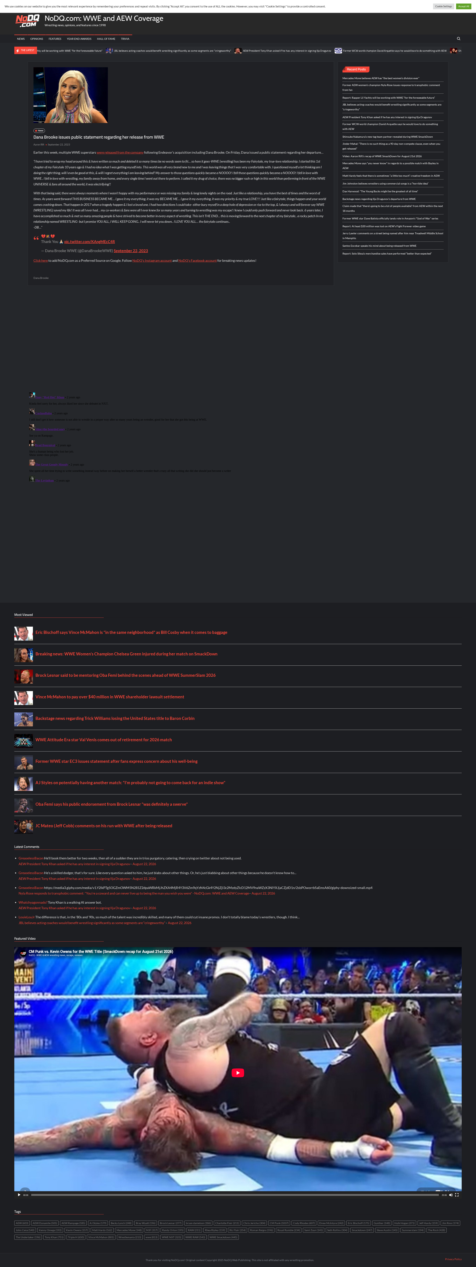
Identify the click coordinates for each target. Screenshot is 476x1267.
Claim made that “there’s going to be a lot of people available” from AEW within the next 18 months (392, 208)
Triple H (76, 1237)
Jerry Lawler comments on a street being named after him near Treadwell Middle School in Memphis (392, 236)
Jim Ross (450, 1223)
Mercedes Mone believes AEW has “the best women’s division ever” (380, 78)
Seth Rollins (337, 1230)
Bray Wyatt (145, 1223)
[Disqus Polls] (180, 338)
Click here (40, 260)
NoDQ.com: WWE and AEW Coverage (104, 18)
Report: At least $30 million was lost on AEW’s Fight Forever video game (384, 226)
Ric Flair (237, 1230)
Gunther (382, 1223)
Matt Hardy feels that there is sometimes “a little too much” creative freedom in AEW (391, 175)
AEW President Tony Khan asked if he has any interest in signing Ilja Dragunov (216, 50)
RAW (194, 1230)
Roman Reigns (261, 1230)
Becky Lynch (121, 1223)
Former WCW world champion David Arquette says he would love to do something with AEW (324, 50)
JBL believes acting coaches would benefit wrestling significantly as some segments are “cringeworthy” (102, 50)
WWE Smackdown (223, 1237)
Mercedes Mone (129, 1230)
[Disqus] (181, 437)
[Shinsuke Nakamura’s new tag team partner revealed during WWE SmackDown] (383, 50)
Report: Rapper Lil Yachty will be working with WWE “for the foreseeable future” (388, 97)
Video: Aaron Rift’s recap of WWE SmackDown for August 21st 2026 (382, 156)
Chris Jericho (254, 1223)
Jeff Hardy (428, 1223)
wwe (151, 1237)
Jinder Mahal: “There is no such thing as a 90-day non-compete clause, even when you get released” (391, 146)
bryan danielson (198, 1223)
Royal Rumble (288, 1230)
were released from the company (120, 152)
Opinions (36, 38)
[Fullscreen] (457, 1195)
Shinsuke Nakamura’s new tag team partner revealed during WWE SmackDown (387, 136)
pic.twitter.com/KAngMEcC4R (89, 241)
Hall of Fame (106, 38)
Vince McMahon (101, 1237)
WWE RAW (195, 1237)
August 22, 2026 (144, 864)
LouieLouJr (27, 917)
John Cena (25, 1230)
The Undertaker (28, 1237)
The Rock (436, 1230)
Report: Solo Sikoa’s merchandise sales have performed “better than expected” (387, 253)
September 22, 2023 (131, 250)
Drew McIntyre (331, 1223)
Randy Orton (173, 1230)
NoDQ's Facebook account (197, 260)
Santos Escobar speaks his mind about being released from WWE (379, 245)
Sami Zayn (313, 1230)
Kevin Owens (77, 1230)
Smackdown (362, 1230)
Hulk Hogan (404, 1223)
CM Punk (279, 1223)
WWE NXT (171, 1237)
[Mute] (451, 1195)
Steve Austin (387, 1230)
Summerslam (413, 1230)
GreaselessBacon (31, 858)
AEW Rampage (73, 1223)
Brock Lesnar (170, 1223)
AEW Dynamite (45, 1223)
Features (55, 38)
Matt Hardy (102, 1230)
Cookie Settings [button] (443, 6)
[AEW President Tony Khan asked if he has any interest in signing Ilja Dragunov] (168, 50)
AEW (22, 1223)
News (21, 38)
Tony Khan (54, 1237)
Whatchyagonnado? (33, 902)
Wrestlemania (129, 1237)
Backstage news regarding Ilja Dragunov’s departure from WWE (379, 198)
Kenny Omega (50, 1230)
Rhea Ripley (215, 1230)
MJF (152, 1230)
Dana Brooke (41, 277)
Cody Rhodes (304, 1223)
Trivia (125, 38)
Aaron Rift (38, 144)
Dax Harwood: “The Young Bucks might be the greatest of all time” (380, 191)
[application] (238, 1073)
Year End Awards (79, 38)
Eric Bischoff (358, 1223)
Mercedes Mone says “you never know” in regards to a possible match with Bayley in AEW (390, 166)
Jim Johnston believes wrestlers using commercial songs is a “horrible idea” (385, 183)
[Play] (19, 1195)
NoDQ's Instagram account (152, 260)
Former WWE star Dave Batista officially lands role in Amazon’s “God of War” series (390, 218)
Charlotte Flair (227, 1223)
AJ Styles (98, 1223)
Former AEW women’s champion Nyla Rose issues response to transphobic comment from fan (391, 87)
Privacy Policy (453, 1259)
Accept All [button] (463, 6)
